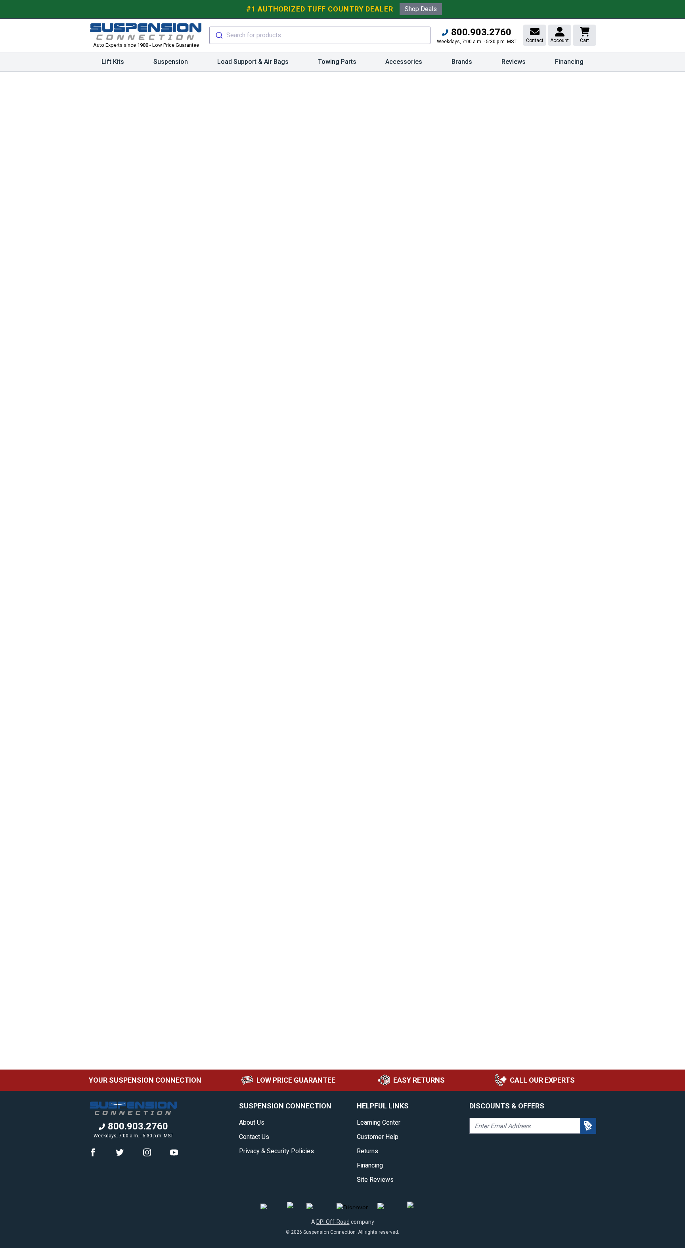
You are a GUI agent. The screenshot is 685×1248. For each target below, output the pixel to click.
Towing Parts (337, 61)
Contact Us (254, 1137)
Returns (367, 1151)
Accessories (403, 61)
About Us (251, 1122)
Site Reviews (375, 1179)
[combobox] (320, 35)
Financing (569, 61)
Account (559, 40)
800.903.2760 (480, 32)
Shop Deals (421, 9)
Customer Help (377, 1137)
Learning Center (378, 1122)
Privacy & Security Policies (276, 1151)
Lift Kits (112, 61)
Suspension (170, 61)
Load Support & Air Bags (253, 61)
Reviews (513, 61)
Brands (462, 61)
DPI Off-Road (333, 1222)
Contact (534, 40)
